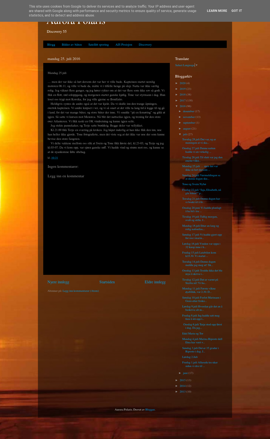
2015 (183, 380)
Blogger (150, 409)
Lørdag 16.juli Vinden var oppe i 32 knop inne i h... (201, 245)
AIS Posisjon (123, 44)
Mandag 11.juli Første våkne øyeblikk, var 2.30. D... (199, 290)
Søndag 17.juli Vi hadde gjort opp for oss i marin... (202, 236)
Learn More (217, 11)
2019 (183, 89)
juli (185, 134)
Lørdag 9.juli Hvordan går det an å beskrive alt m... (202, 308)
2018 (183, 94)
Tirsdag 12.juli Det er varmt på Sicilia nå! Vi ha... (200, 281)
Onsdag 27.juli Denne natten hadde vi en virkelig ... (198, 149)
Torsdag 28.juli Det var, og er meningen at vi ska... (199, 141)
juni (185, 373)
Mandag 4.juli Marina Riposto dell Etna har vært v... (202, 340)
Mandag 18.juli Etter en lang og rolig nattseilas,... (200, 227)
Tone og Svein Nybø (194, 184)
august (187, 128)
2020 (183, 83)
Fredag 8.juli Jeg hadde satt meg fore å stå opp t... (201, 317)
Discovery (145, 44)
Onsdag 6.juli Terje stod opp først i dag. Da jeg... (202, 326)
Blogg (51, 44)
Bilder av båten (72, 44)
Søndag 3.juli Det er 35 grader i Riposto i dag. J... (200, 349)
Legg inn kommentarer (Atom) (81, 291)
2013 (183, 391)
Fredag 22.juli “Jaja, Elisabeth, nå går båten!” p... (201, 191)
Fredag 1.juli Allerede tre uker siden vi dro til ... (200, 364)
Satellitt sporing (98, 44)
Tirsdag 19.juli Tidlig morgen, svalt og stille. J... (199, 218)
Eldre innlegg (155, 281)
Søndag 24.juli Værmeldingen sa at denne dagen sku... (201, 176)
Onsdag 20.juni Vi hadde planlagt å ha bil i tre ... (201, 209)
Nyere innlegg (58, 281)
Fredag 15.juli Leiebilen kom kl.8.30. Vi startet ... (199, 254)
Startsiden (107, 281)
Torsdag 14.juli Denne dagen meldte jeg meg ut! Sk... (199, 263)
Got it (236, 11)
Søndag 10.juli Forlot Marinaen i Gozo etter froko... (201, 299)
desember (189, 111)
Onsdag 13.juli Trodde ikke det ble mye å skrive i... (202, 272)
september (189, 122)
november (189, 117)
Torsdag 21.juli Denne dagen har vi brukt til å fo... (201, 200)
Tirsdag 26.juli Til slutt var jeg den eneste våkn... (202, 158)
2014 (183, 386)
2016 (183, 106)
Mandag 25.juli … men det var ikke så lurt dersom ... (200, 167)
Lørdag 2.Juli (190, 357)
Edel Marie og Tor (192, 333)
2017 (183, 100)
